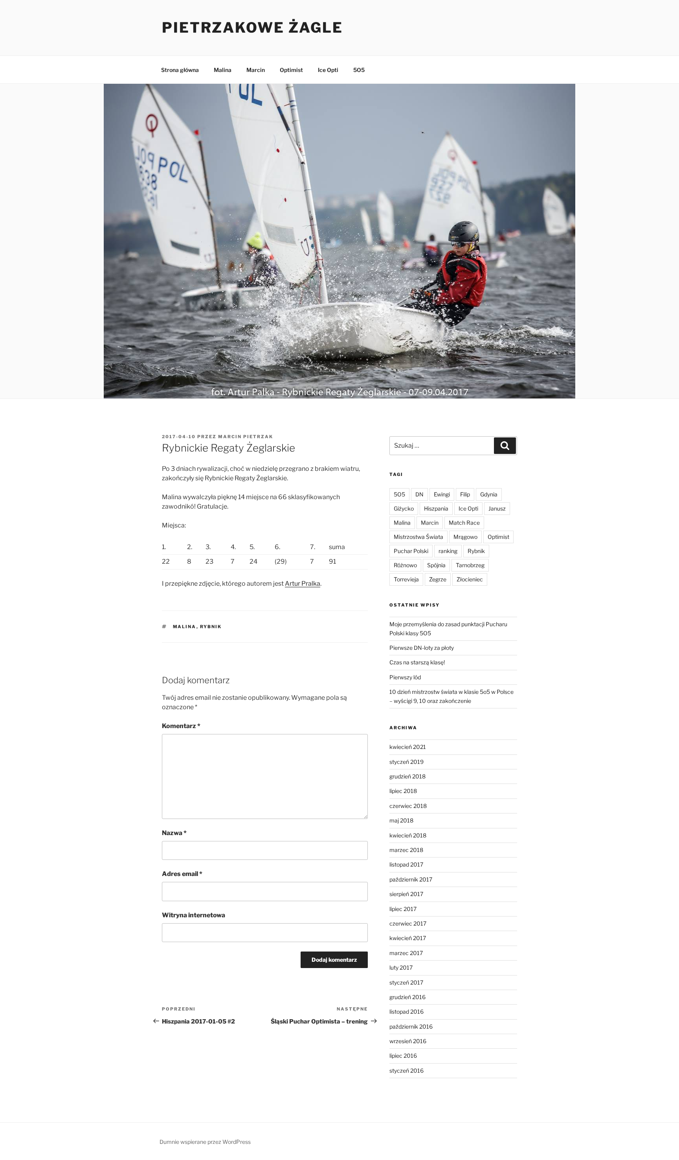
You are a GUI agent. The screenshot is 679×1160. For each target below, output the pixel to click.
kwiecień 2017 (407, 938)
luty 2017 (401, 967)
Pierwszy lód (405, 677)
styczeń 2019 (406, 761)
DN (419, 494)
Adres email (182, 874)
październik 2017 (410, 879)
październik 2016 (411, 1026)
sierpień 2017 (406, 894)
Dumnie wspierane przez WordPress (205, 1141)
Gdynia (488, 494)
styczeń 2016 (406, 1070)
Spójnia (436, 565)
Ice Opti (328, 69)
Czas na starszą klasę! (417, 662)
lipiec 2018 (403, 790)
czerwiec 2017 (407, 923)
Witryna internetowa (193, 915)
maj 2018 (401, 820)
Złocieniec (470, 579)
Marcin (255, 69)
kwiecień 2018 (407, 835)
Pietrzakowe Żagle (252, 27)
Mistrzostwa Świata (418, 536)
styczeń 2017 (406, 982)
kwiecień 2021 (407, 746)
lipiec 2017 (403, 909)
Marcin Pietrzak (245, 436)
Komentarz (181, 726)
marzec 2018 (406, 849)
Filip (465, 494)
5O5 (359, 69)
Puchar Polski (411, 551)
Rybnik (211, 626)
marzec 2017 (406, 953)
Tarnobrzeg (470, 565)
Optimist (291, 69)
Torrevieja (406, 579)
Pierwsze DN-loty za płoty (421, 647)
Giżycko (404, 508)
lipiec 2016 (403, 1055)
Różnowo (405, 565)
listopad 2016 (406, 1011)
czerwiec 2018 (408, 805)
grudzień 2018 (407, 776)
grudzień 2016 (407, 997)
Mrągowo (465, 536)
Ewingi (442, 494)
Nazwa (174, 833)
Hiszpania (436, 508)
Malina (222, 69)
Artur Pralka (302, 583)
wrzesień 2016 (407, 1041)
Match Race (464, 522)
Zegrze (437, 579)
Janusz (497, 508)
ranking (448, 551)
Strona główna (180, 69)
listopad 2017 (406, 864)
